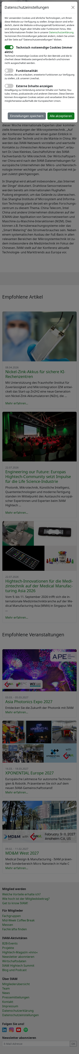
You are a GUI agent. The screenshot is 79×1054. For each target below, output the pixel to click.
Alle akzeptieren (61, 116)
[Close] (73, 7)
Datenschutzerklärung (61, 32)
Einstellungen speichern (27, 116)
